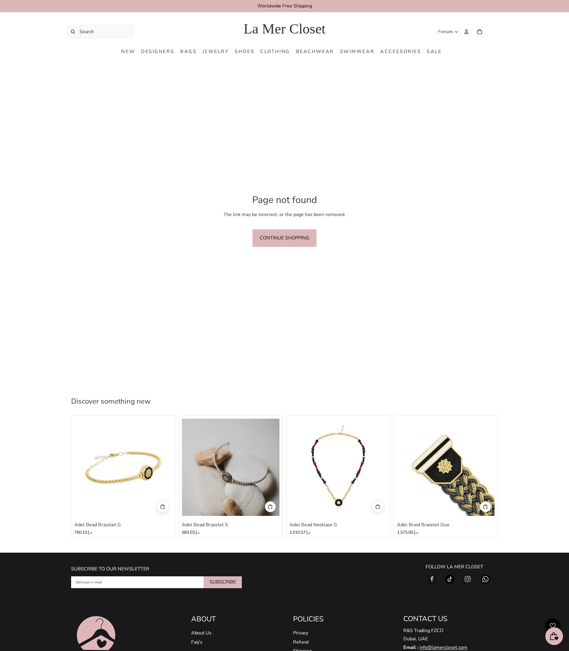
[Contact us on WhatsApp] (485, 579)
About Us (201, 633)
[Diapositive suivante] (163, 467)
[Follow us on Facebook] (432, 579)
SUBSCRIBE (223, 582)
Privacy (300, 633)
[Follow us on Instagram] (467, 579)
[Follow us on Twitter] (449, 579)
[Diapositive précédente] (83, 467)
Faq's (196, 642)
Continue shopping (284, 238)
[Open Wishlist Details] (552, 625)
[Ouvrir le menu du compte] (466, 31)
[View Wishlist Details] (492, 31)
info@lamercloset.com (443, 647)
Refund (301, 642)
